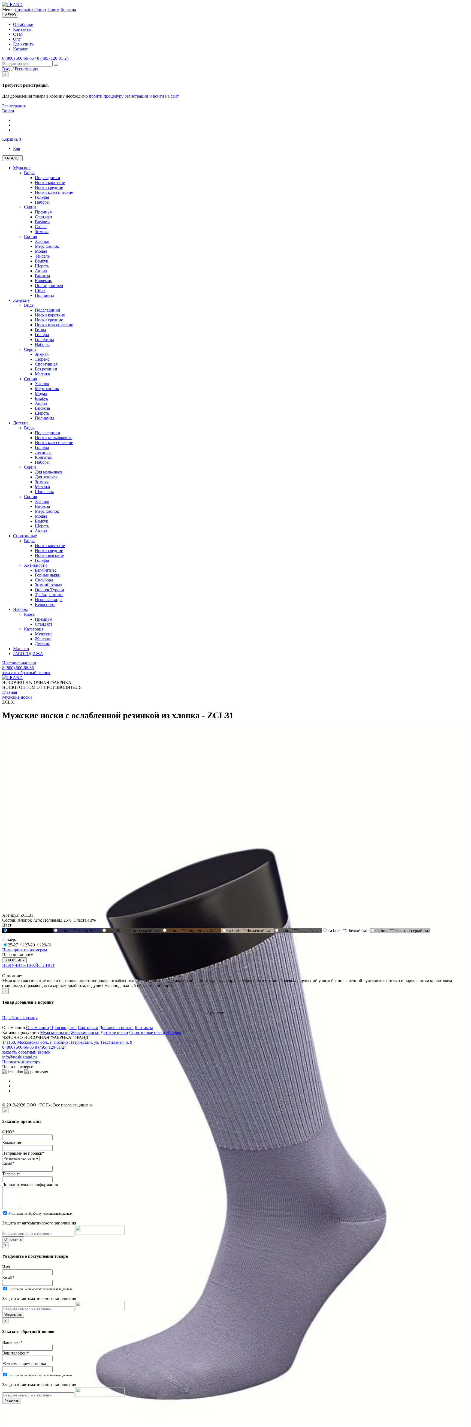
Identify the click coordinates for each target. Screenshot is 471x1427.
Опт (17, 39)
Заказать (11, 1401)
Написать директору (21, 1062)
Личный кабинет (30, 9)
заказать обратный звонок (26, 672)
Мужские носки (55, 1032)
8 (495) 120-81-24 (53, 58)
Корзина (68, 9)
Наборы (173, 1032)
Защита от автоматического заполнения (39, 1223)
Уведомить (13, 1315)
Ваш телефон (15, 1353)
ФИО (8, 1132)
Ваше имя (12, 1342)
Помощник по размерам (24, 950)
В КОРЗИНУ (14, 960)
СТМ (18, 34)
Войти (8, 110)
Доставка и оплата (116, 1027)
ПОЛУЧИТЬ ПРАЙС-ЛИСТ (28, 965)
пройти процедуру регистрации (118, 96)
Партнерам (88, 1027)
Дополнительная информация (30, 1184)
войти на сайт (166, 96)
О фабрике (23, 24)
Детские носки (114, 1032)
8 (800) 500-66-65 (18, 58)
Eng (16, 148)
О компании (37, 1027)
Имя (6, 1267)
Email (8, 1163)
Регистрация (14, 106)
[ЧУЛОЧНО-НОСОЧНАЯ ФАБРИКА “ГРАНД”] (12, 4)
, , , (67, 1042)
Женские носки (85, 1032)
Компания (11, 1142)
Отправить (13, 1239)
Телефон (11, 1174)
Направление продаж (23, 1153)
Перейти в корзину (20, 1017)
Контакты (22, 29)
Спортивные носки (147, 1032)
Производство (63, 1027)
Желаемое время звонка (24, 1363)
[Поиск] (56, 65)
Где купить (23, 44)
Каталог (20, 49)
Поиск (53, 9)
